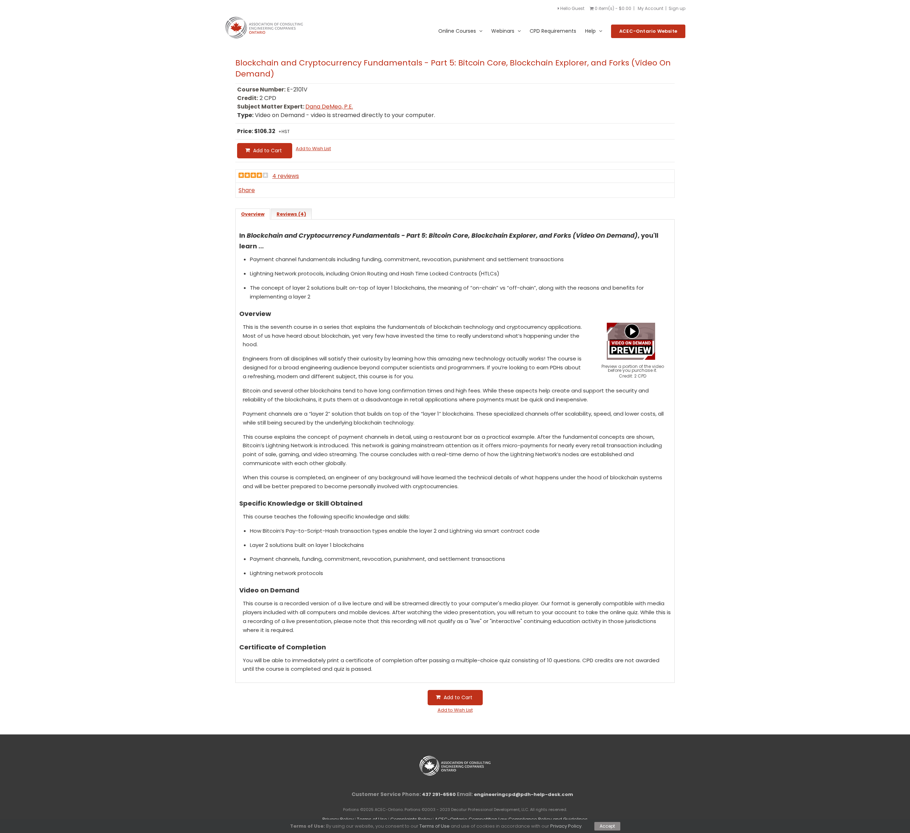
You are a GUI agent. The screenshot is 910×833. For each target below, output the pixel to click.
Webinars (502, 31)
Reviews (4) (291, 214)
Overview (252, 214)
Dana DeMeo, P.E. (329, 106)
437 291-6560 (439, 794)
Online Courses (457, 31)
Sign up (677, 8)
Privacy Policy (566, 826)
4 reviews (285, 176)
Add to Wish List (313, 148)
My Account (650, 8)
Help (590, 31)
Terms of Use (434, 826)
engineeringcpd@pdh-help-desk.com (523, 794)
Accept (607, 826)
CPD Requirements (553, 31)
